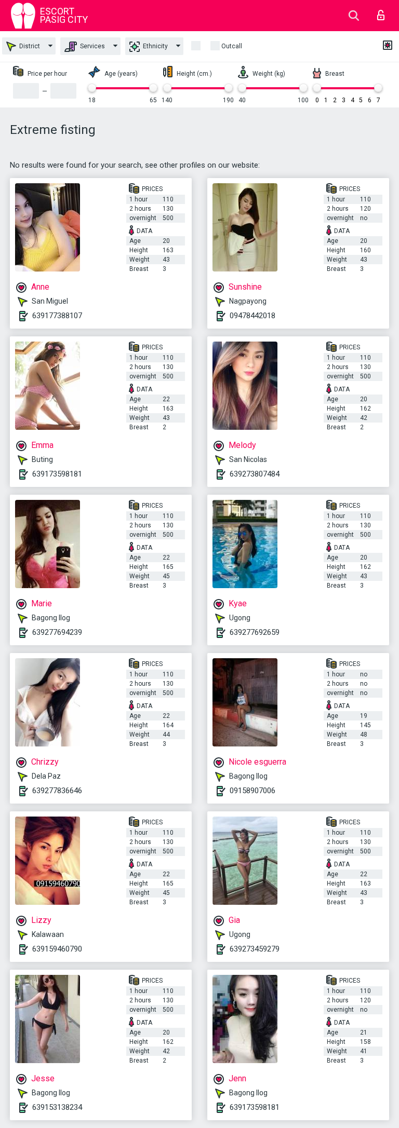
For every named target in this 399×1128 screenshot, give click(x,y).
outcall (231, 46)
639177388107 (57, 315)
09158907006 (252, 790)
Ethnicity (154, 46)
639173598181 (57, 474)
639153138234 (57, 1107)
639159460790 (57, 949)
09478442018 (252, 315)
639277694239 (57, 632)
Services (91, 46)
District (29, 46)
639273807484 (255, 474)
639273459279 (255, 949)
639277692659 (255, 632)
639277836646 (57, 790)
